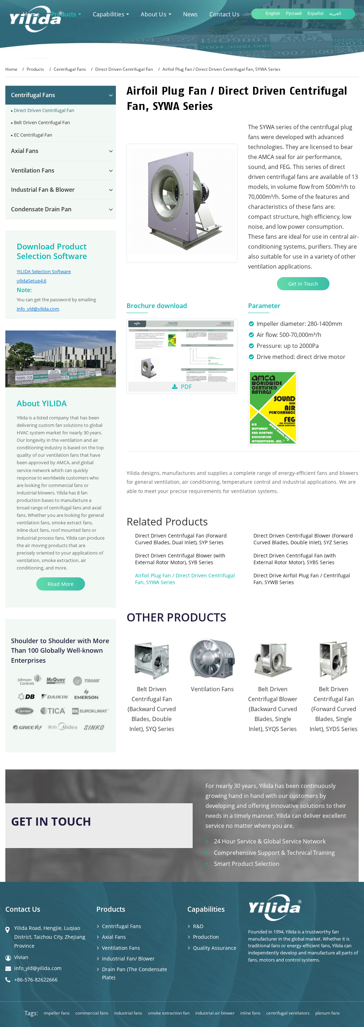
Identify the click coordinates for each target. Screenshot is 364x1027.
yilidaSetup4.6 (31, 280)
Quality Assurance (214, 947)
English (273, 13)
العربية (335, 13)
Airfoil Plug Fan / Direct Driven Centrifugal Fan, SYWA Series (185, 579)
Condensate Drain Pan (41, 209)
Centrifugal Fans (70, 69)
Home (11, 69)
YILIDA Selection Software (44, 271)
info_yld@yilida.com (38, 309)
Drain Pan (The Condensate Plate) (134, 973)
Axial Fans (24, 151)
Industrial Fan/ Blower (128, 958)
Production (206, 936)
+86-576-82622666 (36, 979)
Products (35, 69)
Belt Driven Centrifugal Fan (42, 122)
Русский (294, 13)
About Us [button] (154, 14)
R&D (198, 926)
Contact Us (224, 14)
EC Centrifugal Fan (33, 135)
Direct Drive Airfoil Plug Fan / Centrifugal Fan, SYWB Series (301, 579)
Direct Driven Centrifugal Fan (124, 69)
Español (315, 13)
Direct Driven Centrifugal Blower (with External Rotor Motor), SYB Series (180, 559)
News (190, 14)
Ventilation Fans (32, 170)
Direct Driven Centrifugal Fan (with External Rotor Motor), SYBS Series (294, 559)
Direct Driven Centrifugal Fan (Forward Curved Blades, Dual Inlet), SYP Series (181, 539)
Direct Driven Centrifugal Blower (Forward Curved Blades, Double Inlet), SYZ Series (303, 539)
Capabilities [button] (109, 14)
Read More (61, 584)
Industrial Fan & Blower (43, 190)
